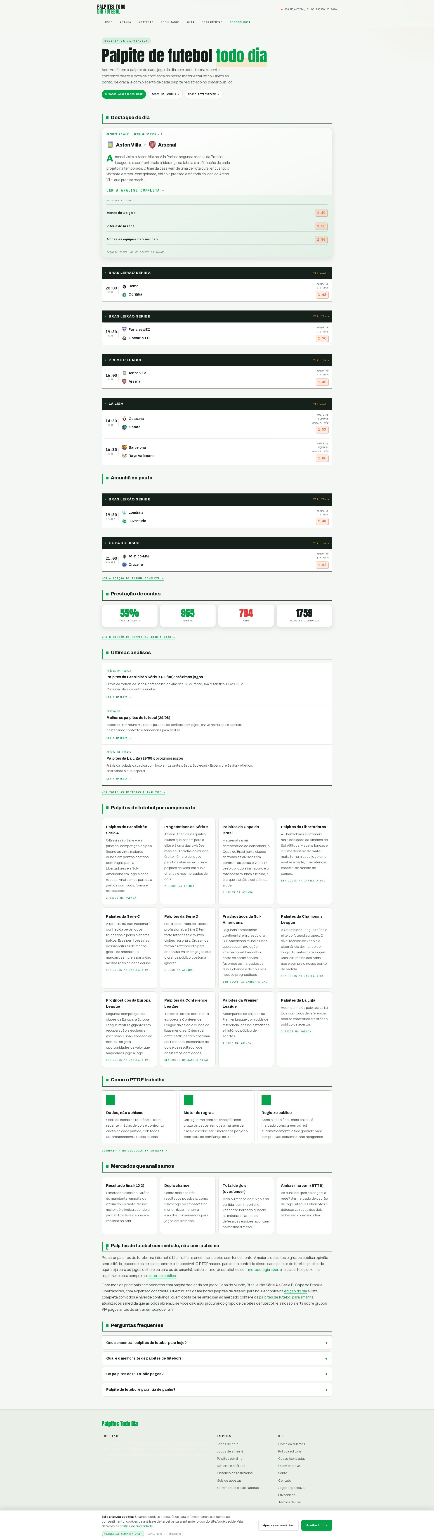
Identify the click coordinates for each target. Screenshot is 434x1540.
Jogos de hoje (227, 1444)
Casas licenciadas (292, 1458)
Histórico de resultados (235, 1473)
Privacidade (287, 1495)
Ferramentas (212, 22)
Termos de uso (289, 1502)
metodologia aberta (265, 1269)
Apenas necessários (278, 1525)
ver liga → (321, 272)
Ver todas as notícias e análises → (133, 792)
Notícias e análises (231, 1466)
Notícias (146, 22)
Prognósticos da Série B (186, 827)
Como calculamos (291, 1444)
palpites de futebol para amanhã (286, 1297)
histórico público (162, 1275)
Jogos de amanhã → (165, 94)
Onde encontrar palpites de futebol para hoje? (146, 1343)
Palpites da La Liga (298, 1000)
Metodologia (240, 22)
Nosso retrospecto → (203, 94)
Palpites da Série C (123, 916)
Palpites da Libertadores (303, 827)
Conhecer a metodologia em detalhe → (134, 1150)
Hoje (109, 22)
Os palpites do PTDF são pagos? (135, 1374)
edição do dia (295, 1291)
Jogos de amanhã (230, 1451)
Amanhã (125, 22)
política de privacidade (136, 1526)
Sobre (282, 1473)
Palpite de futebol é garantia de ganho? (140, 1389)
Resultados (170, 22)
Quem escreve (289, 1466)
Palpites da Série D (181, 916)
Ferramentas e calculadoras (238, 1488)
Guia (191, 22)
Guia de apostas (229, 1480)
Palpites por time (230, 1458)
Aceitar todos (316, 1525)
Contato (284, 1480)
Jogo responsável (291, 1488)
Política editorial (290, 1451)
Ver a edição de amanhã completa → (133, 578)
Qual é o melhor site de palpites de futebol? (144, 1358)
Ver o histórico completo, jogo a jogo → (138, 637)
